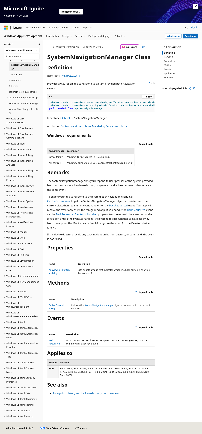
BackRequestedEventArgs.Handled (76, 214)
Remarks (168, 56)
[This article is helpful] (190, 88)
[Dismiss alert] (195, 6)
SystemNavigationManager (98, 305)
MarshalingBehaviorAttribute (109, 126)
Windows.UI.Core (92, 46)
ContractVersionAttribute (75, 126)
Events (167, 69)
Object (66, 118)
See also (168, 77)
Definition (169, 52)
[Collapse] (39, 44)
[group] (101, 105)
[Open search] (186, 27)
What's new (173, 36)
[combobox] (21, 50)
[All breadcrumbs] (50, 46)
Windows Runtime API (67, 46)
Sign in (194, 27)
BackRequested (118, 205)
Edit (153, 83)
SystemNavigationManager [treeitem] (25, 66)
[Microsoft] (6, 28)
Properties (169, 61)
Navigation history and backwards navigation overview (86, 393)
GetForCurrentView (58, 201)
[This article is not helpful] (194, 88)
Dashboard (190, 36)
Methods (168, 65)
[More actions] (152, 46)
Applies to (169, 73)
